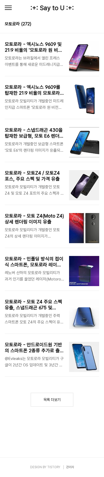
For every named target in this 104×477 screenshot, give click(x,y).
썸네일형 (88, 24)
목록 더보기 (52, 400)
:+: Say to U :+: (52, 8)
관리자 (70, 467)
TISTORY (53, 467)
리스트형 (96, 24)
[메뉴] (8, 8)
